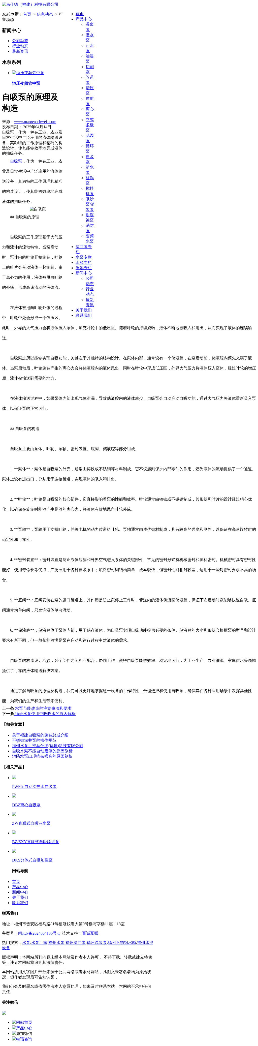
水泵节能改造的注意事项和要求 (43, 708)
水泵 (26, 942)
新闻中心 (84, 273)
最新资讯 (20, 51)
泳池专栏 (84, 268)
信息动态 (45, 14)
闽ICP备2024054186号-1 (39, 933)
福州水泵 (56, 942)
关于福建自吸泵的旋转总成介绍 (40, 735)
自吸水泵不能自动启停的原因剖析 (42, 751)
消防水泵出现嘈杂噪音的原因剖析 (42, 756)
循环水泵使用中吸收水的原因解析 (45, 714)
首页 (80, 14)
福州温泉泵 (97, 942)
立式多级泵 (90, 124)
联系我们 (84, 315)
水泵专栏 (84, 257)
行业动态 (20, 46)
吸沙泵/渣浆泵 (90, 204)
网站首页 (24, 1022)
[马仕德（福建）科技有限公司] (30, 4)
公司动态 (20, 41)
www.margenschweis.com (35, 121)
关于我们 (84, 310)
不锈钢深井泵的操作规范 (34, 740)
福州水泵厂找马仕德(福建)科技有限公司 (47, 746)
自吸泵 (16, 161)
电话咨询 (24, 1039)
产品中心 (84, 19)
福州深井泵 (76, 942)
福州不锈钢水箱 (122, 942)
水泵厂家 (39, 942)
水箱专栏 (84, 262)
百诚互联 (90, 933)
